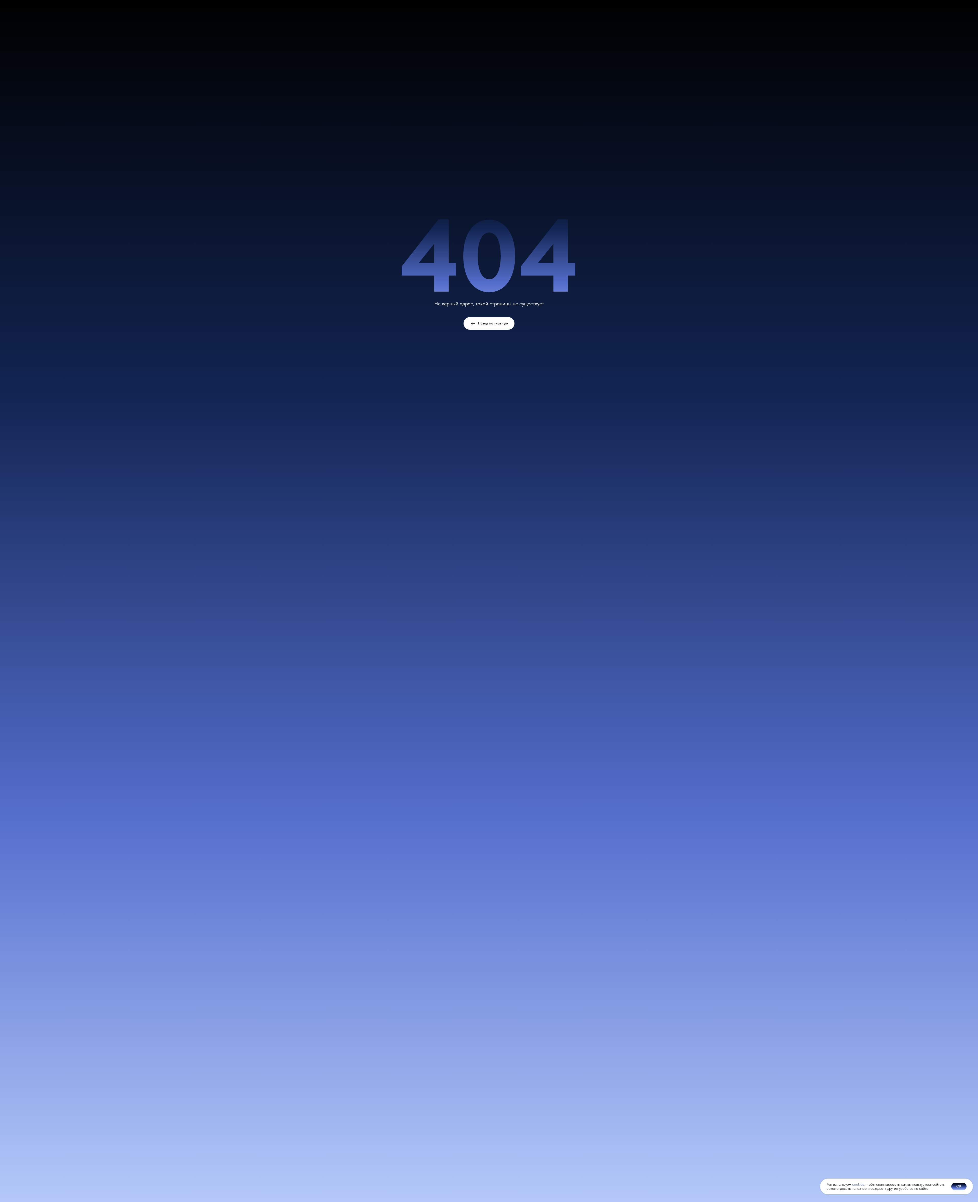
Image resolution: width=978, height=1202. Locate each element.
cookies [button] (858, 1184)
